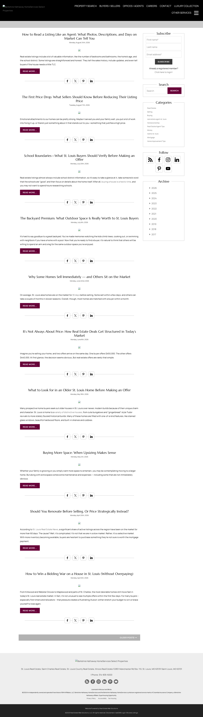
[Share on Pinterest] (83, 81)
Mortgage (151, 137)
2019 (153, 224)
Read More (29, 71)
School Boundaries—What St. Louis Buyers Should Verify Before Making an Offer (79, 158)
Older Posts (127, 637)
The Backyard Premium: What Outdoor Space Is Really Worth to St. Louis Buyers (79, 218)
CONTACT (165, 6)
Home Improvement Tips (156, 141)
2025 (154, 193)
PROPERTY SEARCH (86, 6)
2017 (153, 234)
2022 (154, 208)
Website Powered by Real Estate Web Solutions (101, 708)
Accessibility (102, 698)
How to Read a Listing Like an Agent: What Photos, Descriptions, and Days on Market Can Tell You (79, 36)
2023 (154, 203)
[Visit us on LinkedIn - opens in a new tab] (177, 159)
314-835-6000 (105, 674)
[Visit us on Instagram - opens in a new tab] (168, 159)
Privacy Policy (91, 698)
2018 (153, 229)
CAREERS (151, 6)
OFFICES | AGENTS (133, 6)
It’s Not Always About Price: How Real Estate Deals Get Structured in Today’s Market (79, 333)
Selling (149, 112)
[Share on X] (75, 81)
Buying (149, 115)
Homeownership (153, 123)
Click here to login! (164, 72)
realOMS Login (120, 713)
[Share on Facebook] (67, 81)
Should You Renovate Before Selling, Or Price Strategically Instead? (79, 511)
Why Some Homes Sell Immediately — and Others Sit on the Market (79, 277)
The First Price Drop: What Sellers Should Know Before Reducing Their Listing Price (79, 99)
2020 (154, 218)
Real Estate (151, 108)
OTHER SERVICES (181, 12)
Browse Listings (132, 713)
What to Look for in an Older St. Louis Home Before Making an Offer (79, 390)
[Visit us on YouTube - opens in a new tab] (168, 168)
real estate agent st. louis (156, 119)
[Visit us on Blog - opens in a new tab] (150, 159)
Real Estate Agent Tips (155, 126)
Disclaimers (110, 713)
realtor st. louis (152, 134)
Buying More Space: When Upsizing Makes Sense (79, 453)
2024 (154, 198)
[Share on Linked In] (91, 81)
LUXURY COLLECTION (186, 6)
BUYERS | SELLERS (109, 6)
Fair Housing (112, 698)
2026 (154, 187)
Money (149, 130)
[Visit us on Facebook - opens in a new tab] (159, 159)
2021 (153, 213)
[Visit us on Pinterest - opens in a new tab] (159, 168)
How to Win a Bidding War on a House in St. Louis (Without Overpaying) (79, 574)
